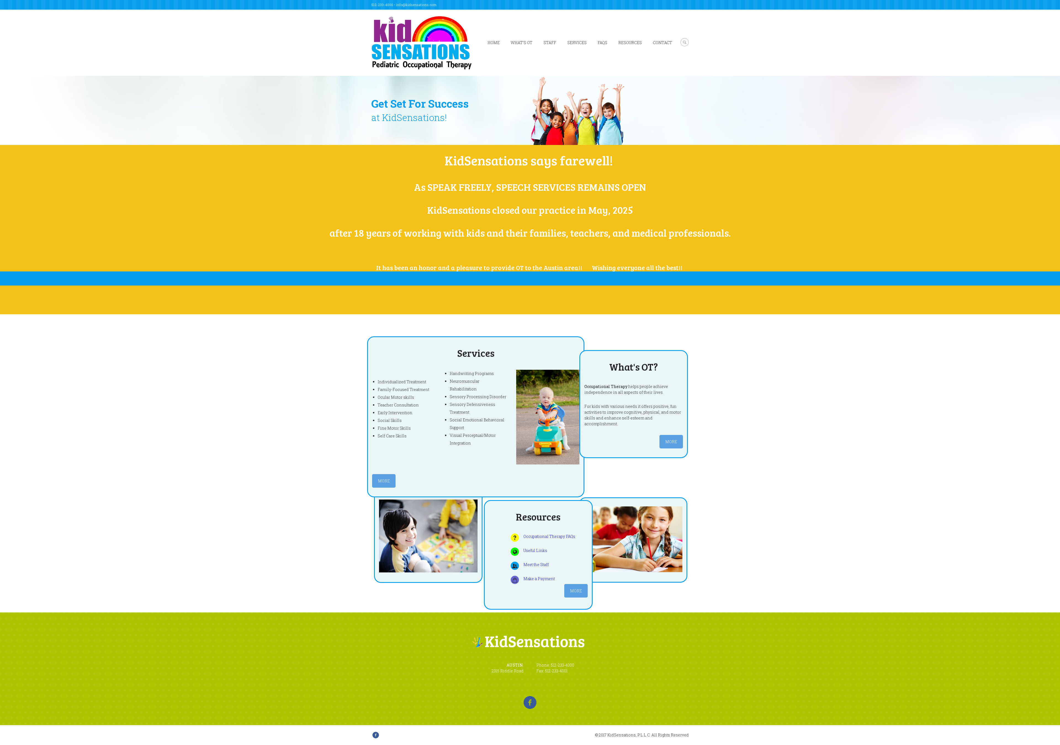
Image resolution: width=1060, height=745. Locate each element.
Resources (630, 42)
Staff (550, 42)
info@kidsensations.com (416, 4)
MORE (384, 481)
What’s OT (521, 42)
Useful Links (535, 550)
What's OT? (633, 366)
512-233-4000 (382, 4)
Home (493, 42)
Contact (662, 42)
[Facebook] (530, 702)
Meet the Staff (536, 564)
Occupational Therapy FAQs (549, 536)
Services (577, 42)
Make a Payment (539, 578)
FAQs (602, 42)
